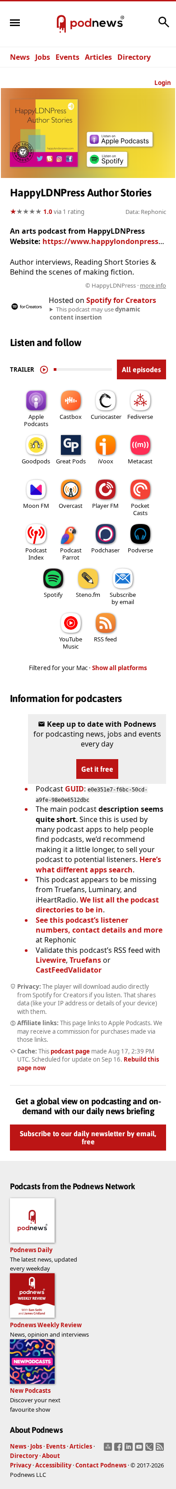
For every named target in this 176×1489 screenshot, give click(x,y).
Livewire (51, 960)
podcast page (70, 1051)
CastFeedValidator (69, 970)
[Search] (164, 26)
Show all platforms (119, 668)
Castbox (71, 417)
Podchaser (105, 550)
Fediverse (140, 417)
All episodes (141, 369)
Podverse (140, 550)
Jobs (42, 57)
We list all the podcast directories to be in (97, 905)
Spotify (53, 595)
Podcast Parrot (71, 553)
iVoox (105, 461)
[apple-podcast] (120, 144)
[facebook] (119, 1449)
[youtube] (140, 1449)
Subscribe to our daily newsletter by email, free (88, 1138)
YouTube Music (70, 642)
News (20, 57)
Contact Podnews (100, 1465)
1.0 (47, 212)
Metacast (140, 461)
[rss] (161, 1449)
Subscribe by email (123, 598)
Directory (134, 57)
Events (67, 57)
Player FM (105, 506)
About (51, 1456)
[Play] (44, 369)
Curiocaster (106, 417)
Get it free (97, 769)
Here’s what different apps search (98, 864)
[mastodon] (109, 1449)
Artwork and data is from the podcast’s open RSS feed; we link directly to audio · (89, 285)
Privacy (20, 1465)
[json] (150, 1449)
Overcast (71, 506)
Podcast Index (36, 553)
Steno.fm (88, 595)
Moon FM (36, 506)
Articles (98, 57)
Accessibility (53, 1465)
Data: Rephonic (145, 212)
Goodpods (36, 461)
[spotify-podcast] (107, 167)
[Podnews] (61, 24)
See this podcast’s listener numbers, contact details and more (99, 925)
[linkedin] (130, 1449)
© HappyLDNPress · (125, 285)
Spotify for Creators (121, 300)
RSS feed (105, 639)
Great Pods (71, 461)
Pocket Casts (140, 509)
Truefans (85, 960)
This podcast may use (95, 313)
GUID (74, 789)
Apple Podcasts (36, 420)
